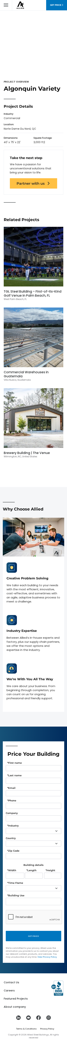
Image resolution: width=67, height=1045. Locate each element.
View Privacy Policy (47, 956)
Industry (13, 825)
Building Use (15, 895)
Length (31, 870)
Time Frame (15, 883)
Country (11, 838)
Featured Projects (16, 998)
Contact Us (11, 982)
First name (14, 763)
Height (50, 870)
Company (12, 813)
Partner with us (31, 183)
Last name (14, 775)
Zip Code (13, 851)
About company (15, 1007)
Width (11, 870)
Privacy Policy (47, 1028)
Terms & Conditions (26, 1028)
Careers (9, 990)
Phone (11, 800)
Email (11, 788)
